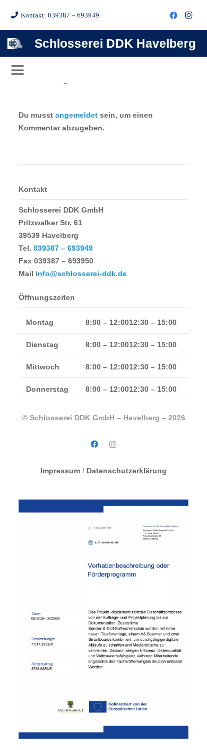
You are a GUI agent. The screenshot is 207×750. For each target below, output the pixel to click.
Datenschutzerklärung (127, 470)
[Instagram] (188, 15)
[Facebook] (173, 15)
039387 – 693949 (63, 248)
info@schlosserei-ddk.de (81, 273)
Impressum (60, 470)
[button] (17, 70)
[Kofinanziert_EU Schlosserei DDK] (103, 619)
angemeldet (76, 115)
